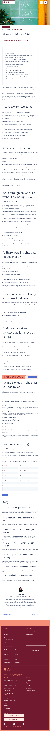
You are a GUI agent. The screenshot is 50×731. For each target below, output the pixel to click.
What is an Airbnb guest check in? (13, 70)
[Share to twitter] (15, 30)
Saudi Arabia (29, 634)
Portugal (6, 634)
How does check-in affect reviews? (13, 83)
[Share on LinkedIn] (18, 30)
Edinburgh (6, 654)
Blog (27, 683)
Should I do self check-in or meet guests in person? (17, 74)
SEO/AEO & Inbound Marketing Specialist (17, 40)
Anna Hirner (5, 40)
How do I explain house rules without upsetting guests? (18, 78)
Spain (5, 637)
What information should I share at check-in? (15, 72)
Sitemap (6, 705)
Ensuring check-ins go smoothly (12, 66)
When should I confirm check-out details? (15, 81)
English (36, 646)
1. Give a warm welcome (10, 51)
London (17, 654)
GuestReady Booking (13, 715)
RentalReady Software (13, 719)
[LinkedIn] (28, 40)
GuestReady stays (8, 693)
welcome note (12, 126)
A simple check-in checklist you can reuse (14, 64)
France (5, 632)
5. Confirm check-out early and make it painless (15, 59)
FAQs (5, 703)
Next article (34, 614)
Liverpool (17, 662)
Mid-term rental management (12, 680)
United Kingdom (8, 639)
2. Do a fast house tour (10, 53)
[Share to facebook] (12, 30)
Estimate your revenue (10, 700)
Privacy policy (7, 711)
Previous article (7, 614)
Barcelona (6, 659)
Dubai (16, 652)
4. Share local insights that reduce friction (14, 57)
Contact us (7, 708)
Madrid (6, 657)
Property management (10, 683)
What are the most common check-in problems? (16, 76)
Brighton (17, 657)
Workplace (29, 688)
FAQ (6, 68)
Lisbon (5, 649)
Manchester (7, 662)
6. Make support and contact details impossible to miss (17, 61)
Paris (16, 649)
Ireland (5, 642)
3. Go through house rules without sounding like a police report (18, 55)
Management (6, 27)
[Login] (41, 2)
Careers (28, 685)
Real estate (7, 690)
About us (28, 680)
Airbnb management (9, 688)
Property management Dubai (11, 685)
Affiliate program (30, 690)
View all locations (36, 650)
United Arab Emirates (31, 632)
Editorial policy (8, 713)
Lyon (16, 659)
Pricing (6, 698)
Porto (5, 652)
